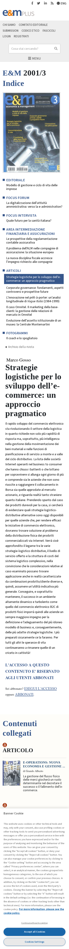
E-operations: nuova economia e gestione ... (44, 764)
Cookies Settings (34, 942)
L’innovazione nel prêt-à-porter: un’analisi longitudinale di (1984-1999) (33, 299)
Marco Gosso (18, 360)
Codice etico (30, 30)
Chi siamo (9, 25)
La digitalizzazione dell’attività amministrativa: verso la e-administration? (34, 205)
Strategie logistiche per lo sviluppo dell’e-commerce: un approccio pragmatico (33, 279)
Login (7, 36)
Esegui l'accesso (40, 688)
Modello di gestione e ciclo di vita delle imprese (32, 187)
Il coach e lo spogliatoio (22, 338)
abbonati (24, 694)
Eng (63, 3)
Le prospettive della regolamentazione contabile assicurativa (31, 241)
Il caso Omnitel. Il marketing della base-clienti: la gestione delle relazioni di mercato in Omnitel (32, 311)
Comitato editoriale (33, 25)
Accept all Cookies (34, 932)
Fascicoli (49, 30)
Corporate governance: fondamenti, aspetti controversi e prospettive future (35, 290)
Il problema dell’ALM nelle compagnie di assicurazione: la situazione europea (32, 250)
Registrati (21, 36)
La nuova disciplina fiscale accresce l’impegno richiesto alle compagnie (29, 260)
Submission (10, 30)
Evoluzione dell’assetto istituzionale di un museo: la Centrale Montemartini (33, 322)
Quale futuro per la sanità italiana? (28, 221)
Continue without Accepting (34, 923)
